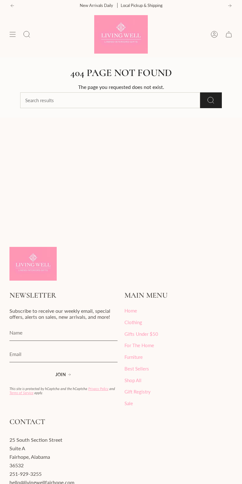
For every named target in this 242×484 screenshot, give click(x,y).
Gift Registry (137, 391)
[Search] (211, 100)
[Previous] (12, 6)
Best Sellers (136, 368)
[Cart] (229, 34)
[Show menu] (12, 34)
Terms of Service (21, 393)
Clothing (133, 322)
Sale (128, 403)
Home (130, 310)
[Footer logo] (33, 264)
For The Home (139, 345)
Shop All (132, 380)
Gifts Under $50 (141, 334)
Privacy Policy (98, 389)
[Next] (230, 6)
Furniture (133, 357)
